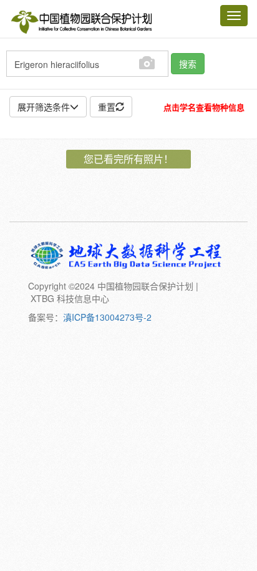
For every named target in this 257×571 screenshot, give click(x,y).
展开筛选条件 (43, 106)
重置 (106, 106)
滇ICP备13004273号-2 (107, 317)
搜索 (187, 63)
